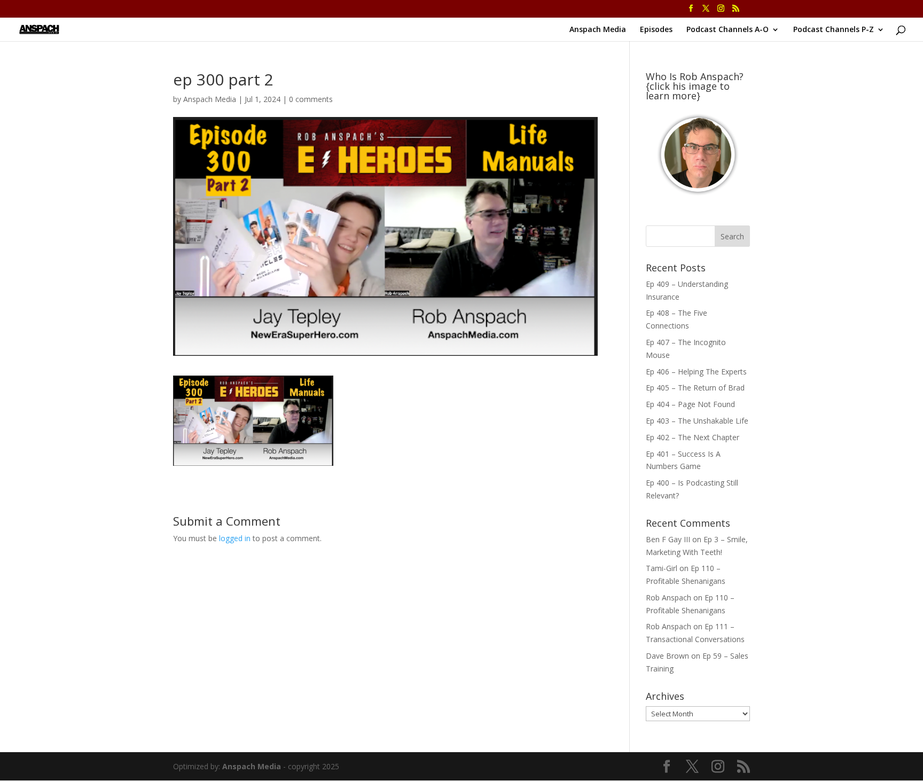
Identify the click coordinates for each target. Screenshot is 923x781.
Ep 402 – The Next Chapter (692, 437)
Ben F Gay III (668, 539)
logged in (235, 538)
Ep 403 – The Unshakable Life (697, 421)
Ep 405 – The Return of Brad (695, 387)
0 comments (311, 99)
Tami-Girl (661, 568)
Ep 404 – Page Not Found (690, 404)
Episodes (656, 30)
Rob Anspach (668, 597)
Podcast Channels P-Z (833, 30)
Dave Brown (667, 656)
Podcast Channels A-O (727, 30)
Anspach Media (597, 30)
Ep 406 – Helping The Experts (696, 371)
